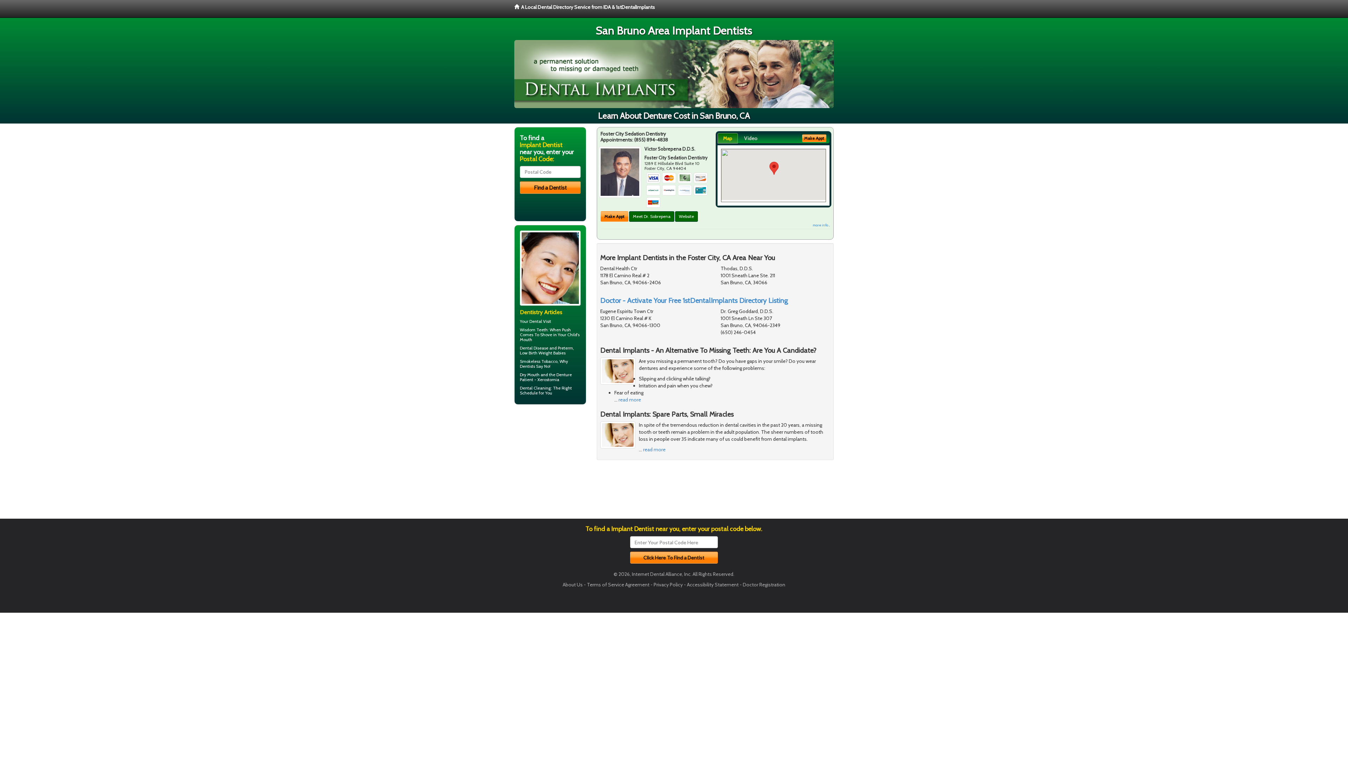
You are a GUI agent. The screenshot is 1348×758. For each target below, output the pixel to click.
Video (751, 138)
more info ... (821, 225)
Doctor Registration (764, 584)
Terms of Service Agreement (618, 584)
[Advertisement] (550, 464)
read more (630, 400)
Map (727, 138)
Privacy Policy (668, 584)
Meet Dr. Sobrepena (651, 216)
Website (686, 216)
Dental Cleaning (535, 388)
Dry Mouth (530, 374)
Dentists (527, 366)
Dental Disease (534, 348)
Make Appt (614, 216)
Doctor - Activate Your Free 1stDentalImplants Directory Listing (694, 300)
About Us (573, 584)
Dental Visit (540, 321)
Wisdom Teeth (534, 329)
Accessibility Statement (713, 584)
